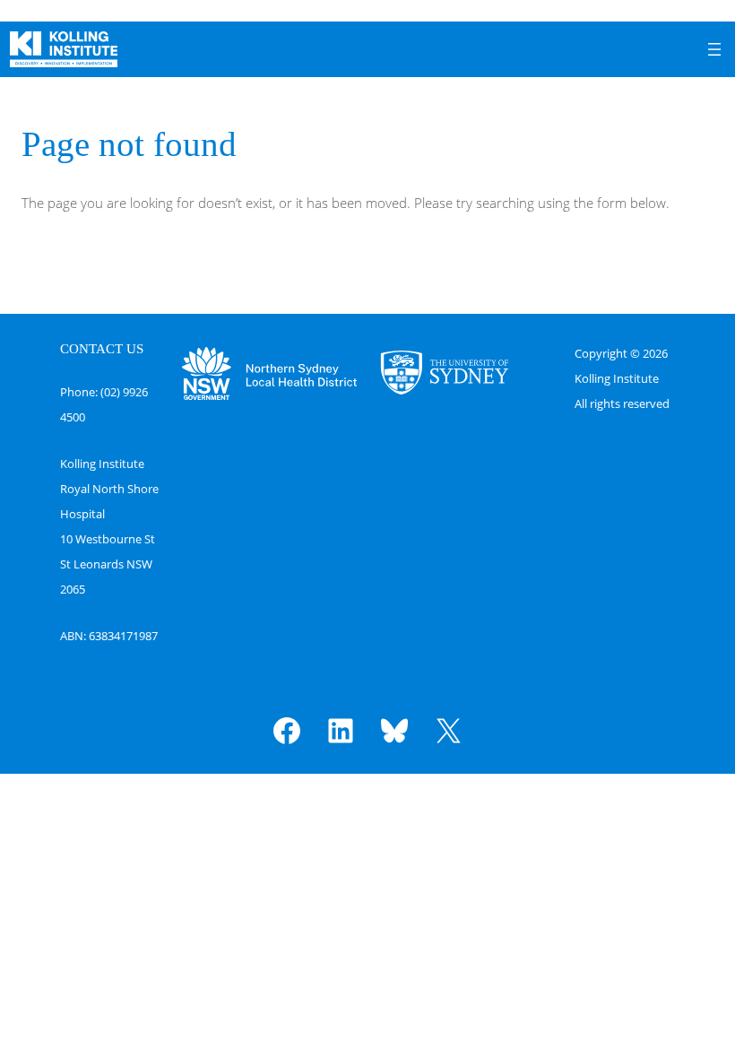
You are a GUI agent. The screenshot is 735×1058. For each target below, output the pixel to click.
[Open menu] (714, 49)
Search (691, 254)
